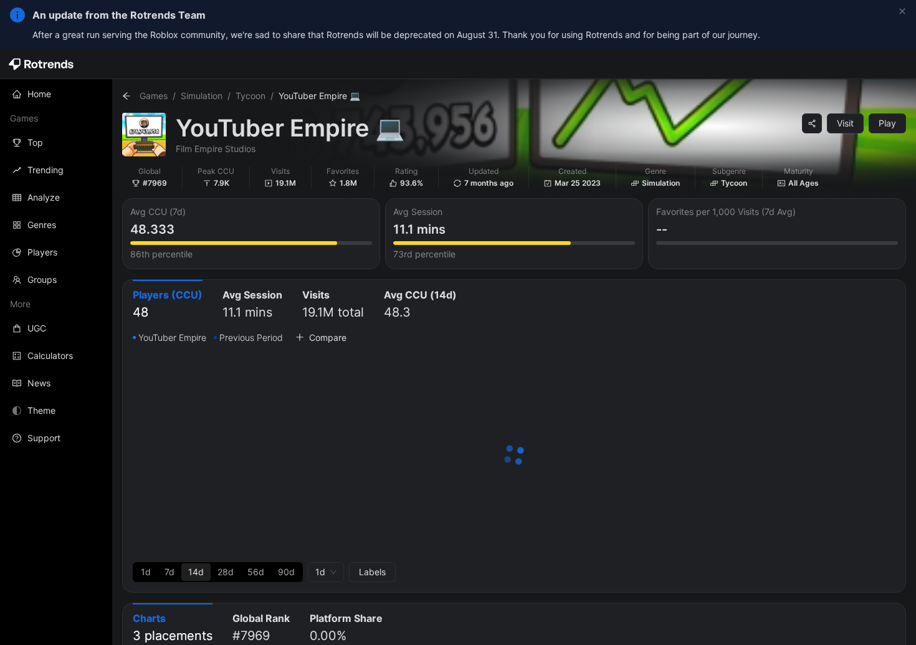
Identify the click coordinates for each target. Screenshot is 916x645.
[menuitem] (56, 94)
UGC (36, 328)
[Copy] (812, 123)
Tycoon (250, 95)
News (38, 383)
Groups (42, 279)
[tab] (168, 305)
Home (39, 93)
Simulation (201, 95)
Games (154, 95)
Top (35, 142)
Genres (41, 224)
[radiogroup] (218, 572)
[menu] (56, 266)
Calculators (50, 355)
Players (42, 252)
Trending (45, 170)
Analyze (43, 197)
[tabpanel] (514, 456)
